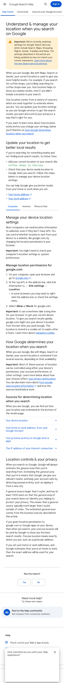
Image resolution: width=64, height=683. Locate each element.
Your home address (18, 194)
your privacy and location (42, 378)
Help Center (8, 12)
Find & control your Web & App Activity (29, 642)
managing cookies (45, 333)
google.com (21, 278)
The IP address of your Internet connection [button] (29, 448)
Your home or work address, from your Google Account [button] (27, 429)
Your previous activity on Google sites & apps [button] (27, 440)
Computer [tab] (13, 206)
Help (7, 635)
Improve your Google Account (47, 12)
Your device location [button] (17, 420)
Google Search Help (21, 4)
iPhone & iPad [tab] (40, 206)
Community (22, 12)
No (38, 582)
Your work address (18, 198)
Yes (24, 582)
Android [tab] (26, 206)
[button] (4, 4)
